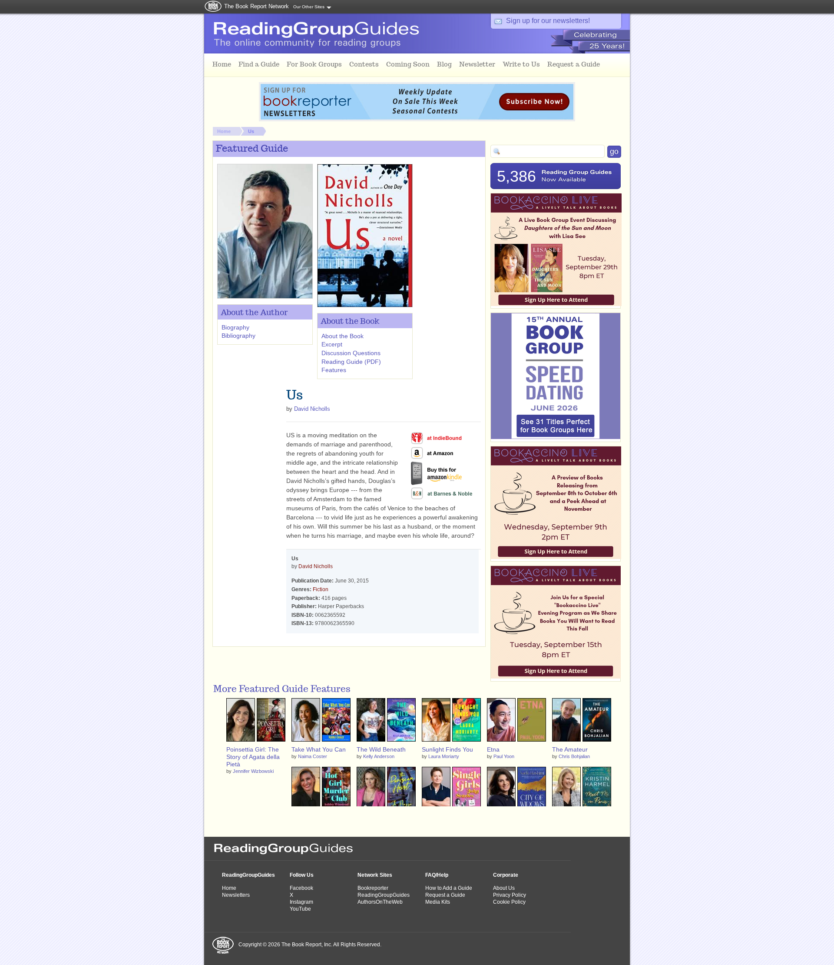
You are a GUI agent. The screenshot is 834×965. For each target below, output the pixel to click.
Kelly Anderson (378, 756)
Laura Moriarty (443, 756)
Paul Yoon (503, 756)
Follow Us (302, 875)
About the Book (342, 336)
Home (224, 131)
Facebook (301, 888)
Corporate (505, 875)
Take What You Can (318, 749)
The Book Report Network (256, 6)
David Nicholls (312, 409)
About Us (504, 888)
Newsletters (236, 895)
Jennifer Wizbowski (253, 771)
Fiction (320, 589)
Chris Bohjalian (574, 756)
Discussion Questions (351, 352)
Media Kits (437, 902)
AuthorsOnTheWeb (380, 902)
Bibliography (238, 335)
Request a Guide (445, 895)
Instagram (301, 902)
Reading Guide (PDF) (351, 361)
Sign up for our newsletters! (548, 20)
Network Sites (374, 875)
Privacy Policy (509, 895)
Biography (235, 327)
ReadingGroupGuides (248, 875)
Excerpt (331, 344)
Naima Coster (312, 756)
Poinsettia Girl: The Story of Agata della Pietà (253, 757)
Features (333, 369)
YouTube (300, 909)
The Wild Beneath (381, 749)
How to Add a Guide (448, 888)
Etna (493, 749)
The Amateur (570, 749)
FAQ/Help (436, 875)
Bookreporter (372, 888)
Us (251, 131)
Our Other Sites (308, 6)
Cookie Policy (509, 902)
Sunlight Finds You (447, 749)
